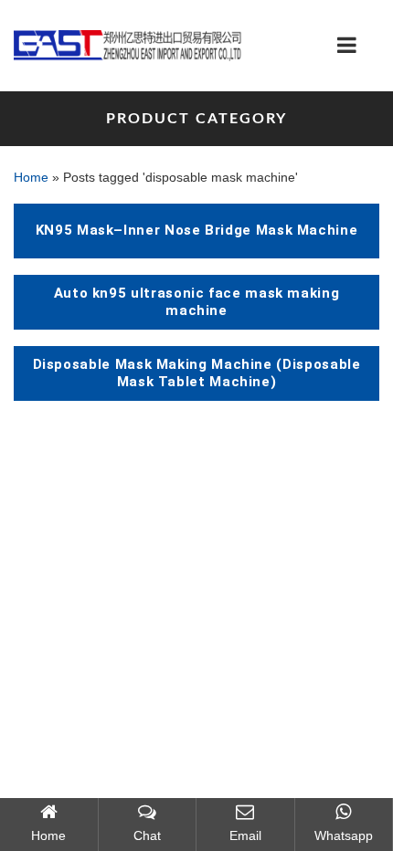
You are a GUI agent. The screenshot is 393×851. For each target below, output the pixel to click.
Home (31, 177)
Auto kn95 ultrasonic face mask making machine (197, 302)
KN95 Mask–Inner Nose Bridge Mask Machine (197, 230)
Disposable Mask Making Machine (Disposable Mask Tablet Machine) (197, 373)
